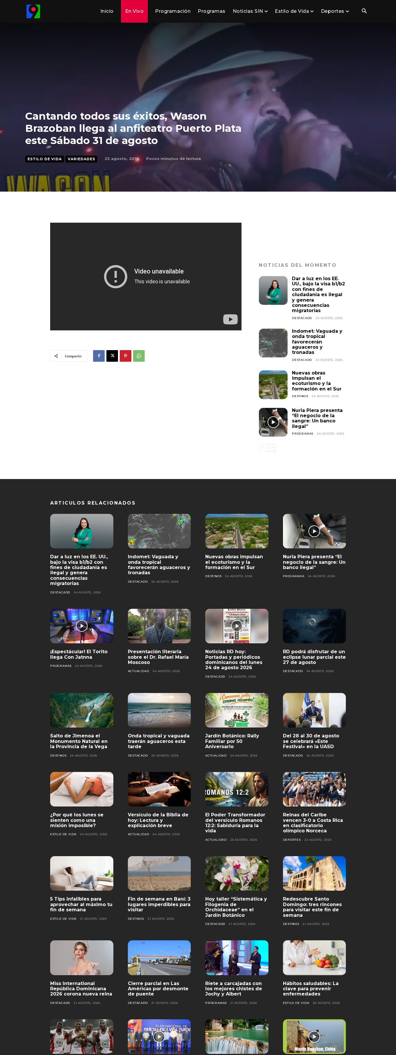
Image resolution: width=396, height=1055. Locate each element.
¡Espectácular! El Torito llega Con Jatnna (79, 654)
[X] (112, 356)
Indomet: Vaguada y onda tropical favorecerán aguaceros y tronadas (317, 341)
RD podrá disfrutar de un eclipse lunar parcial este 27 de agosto (314, 657)
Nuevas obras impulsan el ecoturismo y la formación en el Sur (316, 381)
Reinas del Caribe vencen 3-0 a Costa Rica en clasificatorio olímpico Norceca (313, 822)
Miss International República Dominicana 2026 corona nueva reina (81, 989)
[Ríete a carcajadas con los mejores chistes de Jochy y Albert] (236, 957)
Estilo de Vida (45, 159)
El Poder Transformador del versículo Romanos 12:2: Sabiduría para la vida (235, 822)
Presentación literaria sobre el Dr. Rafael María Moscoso (158, 657)
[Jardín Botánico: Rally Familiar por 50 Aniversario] (236, 710)
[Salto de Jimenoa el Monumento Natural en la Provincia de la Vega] (81, 710)
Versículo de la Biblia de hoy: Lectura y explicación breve (158, 820)
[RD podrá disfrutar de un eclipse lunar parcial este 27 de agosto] (314, 626)
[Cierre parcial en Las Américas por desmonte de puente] (159, 957)
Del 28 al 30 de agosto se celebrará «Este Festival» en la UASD (311, 741)
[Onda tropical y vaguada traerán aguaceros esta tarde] (159, 710)
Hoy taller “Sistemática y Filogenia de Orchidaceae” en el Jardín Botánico (236, 907)
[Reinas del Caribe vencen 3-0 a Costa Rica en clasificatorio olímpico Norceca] (314, 789)
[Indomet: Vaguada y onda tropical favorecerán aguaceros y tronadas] (273, 343)
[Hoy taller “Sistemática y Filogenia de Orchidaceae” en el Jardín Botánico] (236, 873)
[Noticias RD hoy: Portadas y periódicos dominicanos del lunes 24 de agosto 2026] (236, 626)
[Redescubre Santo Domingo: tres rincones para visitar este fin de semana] (314, 873)
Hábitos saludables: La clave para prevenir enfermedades (311, 989)
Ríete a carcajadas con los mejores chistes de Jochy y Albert (233, 989)
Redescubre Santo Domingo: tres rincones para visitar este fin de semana (312, 907)
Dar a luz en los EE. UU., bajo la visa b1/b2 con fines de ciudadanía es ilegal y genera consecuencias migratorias (318, 294)
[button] (364, 11)
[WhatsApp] (139, 356)
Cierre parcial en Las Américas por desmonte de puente (158, 989)
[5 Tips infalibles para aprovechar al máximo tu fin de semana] (81, 873)
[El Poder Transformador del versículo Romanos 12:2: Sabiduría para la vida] (236, 789)
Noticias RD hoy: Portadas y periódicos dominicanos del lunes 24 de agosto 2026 (233, 659)
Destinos (300, 396)
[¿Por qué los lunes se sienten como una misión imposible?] (81, 789)
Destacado (302, 318)
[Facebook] (99, 356)
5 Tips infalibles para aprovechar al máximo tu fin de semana (81, 904)
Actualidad (138, 671)
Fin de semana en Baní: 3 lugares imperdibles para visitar (159, 904)
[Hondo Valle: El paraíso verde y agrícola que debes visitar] (236, 1036)
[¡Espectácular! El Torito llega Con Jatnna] (81, 626)
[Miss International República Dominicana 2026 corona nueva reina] (81, 957)
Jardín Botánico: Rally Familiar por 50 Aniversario (232, 741)
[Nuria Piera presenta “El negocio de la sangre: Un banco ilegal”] (273, 422)
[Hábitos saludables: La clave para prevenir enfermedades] (314, 957)
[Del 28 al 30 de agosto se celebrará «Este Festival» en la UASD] (314, 710)
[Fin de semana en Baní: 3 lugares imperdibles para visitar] (159, 873)
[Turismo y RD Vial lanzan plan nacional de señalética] (159, 1036)
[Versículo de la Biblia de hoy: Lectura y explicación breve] (159, 789)
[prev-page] (262, 447)
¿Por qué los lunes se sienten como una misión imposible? (76, 820)
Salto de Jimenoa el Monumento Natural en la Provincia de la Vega (79, 741)
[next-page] (271, 447)
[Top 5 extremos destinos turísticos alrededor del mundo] (314, 1036)
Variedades (81, 159)
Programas (302, 433)
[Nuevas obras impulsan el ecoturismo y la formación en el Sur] (273, 384)
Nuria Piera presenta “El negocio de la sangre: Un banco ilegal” (317, 418)
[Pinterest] (125, 356)
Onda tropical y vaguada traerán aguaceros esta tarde (159, 741)
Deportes (292, 840)
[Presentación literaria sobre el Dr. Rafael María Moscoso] (159, 626)
